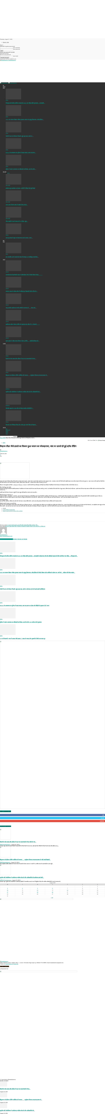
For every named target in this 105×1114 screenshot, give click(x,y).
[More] (23, 458)
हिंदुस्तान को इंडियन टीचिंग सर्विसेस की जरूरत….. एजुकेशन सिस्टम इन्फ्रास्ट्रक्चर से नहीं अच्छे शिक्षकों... (25, 859)
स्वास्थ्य (4, 86)
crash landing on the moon (9, 509)
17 (7, 892)
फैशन (4, 241)
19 (37, 892)
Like (103, 815)
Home (1, 438)
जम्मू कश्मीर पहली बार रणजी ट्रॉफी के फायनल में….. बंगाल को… (21, 308)
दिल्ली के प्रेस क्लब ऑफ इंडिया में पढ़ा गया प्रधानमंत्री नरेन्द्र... (15, 1089)
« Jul (52, 897)
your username (16, 47)
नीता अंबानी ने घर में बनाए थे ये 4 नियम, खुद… (17, 221)
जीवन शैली (4, 171)
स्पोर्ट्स (4, 259)
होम (3, 85)
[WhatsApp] (17, 458)
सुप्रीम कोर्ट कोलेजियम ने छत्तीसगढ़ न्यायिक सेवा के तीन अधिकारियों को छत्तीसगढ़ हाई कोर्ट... (22, 877)
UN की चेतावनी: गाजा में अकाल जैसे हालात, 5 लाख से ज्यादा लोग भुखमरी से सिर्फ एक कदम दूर (22, 638)
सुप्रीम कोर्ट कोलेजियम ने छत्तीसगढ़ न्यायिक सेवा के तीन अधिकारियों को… (23, 391)
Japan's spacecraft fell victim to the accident (12, 511)
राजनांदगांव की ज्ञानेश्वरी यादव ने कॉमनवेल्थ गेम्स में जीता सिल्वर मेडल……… (24, 274)
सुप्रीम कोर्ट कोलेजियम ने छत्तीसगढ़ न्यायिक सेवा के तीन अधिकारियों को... (17, 1110)
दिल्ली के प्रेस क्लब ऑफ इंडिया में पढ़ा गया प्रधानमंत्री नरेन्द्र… (21, 358)
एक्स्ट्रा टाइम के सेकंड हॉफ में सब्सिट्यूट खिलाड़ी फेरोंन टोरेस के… (22, 291)
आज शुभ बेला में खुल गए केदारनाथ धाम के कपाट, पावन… (19, 238)
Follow (102, 818)
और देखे (4, 427)
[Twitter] (7, 458)
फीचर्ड (7, 372)
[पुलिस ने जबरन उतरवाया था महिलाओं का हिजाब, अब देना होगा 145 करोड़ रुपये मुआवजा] (13, 165)
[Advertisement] (52, 72)
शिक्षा (3, 240)
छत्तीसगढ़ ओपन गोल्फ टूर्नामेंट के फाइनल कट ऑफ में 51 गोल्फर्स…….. (23, 324)
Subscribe (102, 821)
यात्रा (8, 173)
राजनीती (4, 343)
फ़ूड (6, 428)
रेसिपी (7, 431)
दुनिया (4, 88)
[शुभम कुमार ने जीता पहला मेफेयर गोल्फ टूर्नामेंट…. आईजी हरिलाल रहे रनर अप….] (13, 336)
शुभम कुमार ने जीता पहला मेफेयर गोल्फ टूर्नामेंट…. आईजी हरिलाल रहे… (23, 341)
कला (7, 434)
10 (7, 890)
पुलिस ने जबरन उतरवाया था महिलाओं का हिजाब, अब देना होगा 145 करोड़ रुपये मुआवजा (21, 622)
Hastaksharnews (3, 451)
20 (52, 892)
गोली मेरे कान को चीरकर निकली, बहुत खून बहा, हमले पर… (20, 136)
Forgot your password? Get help (7, 52)
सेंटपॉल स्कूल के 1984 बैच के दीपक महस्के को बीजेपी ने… (20, 408)
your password (16, 49)
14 (67, 890)
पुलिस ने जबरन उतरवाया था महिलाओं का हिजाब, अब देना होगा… (21, 169)
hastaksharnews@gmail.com (11, 964)
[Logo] (4, 83)
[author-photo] (3, 533)
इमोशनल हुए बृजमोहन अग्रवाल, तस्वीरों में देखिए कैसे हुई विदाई (20, 188)
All (6, 173)
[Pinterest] (12, 458)
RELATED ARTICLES (6, 539)
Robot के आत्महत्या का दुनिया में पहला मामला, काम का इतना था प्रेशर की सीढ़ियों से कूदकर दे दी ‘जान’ (24, 605)
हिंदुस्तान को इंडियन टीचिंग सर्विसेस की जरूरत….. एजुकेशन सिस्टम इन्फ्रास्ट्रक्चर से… (27, 375)
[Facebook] (2, 458)
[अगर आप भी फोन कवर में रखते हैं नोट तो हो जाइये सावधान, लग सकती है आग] (13, 200)
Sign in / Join (6, 42)
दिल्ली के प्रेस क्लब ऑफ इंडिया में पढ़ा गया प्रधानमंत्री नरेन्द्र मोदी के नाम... (18, 842)
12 (37, 890)
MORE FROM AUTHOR (20, 539)
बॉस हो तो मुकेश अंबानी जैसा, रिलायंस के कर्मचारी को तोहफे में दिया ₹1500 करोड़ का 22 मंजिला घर (25, 526)
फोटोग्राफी (8, 430)
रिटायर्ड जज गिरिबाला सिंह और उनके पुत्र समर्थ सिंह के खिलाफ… (21, 425)
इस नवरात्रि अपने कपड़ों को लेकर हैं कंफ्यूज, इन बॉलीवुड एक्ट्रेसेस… (22, 257)
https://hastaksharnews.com (6, 536)
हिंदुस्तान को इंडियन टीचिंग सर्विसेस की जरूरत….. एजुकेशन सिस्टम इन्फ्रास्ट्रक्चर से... (21, 1099)
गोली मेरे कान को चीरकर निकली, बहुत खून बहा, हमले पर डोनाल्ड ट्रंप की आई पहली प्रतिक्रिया (22, 589)
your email (15, 56)
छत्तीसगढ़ (8, 389)
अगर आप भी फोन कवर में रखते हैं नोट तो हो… (17, 204)
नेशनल (7, 235)
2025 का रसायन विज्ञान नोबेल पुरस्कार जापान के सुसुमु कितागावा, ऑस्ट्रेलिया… (25, 119)
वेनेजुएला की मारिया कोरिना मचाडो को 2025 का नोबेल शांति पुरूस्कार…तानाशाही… (25, 103)
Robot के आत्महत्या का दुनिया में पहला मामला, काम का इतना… (21, 152)
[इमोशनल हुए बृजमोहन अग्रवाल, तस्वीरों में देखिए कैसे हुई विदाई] (13, 184)
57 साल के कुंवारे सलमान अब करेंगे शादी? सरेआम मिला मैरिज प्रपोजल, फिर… (23, 525)
